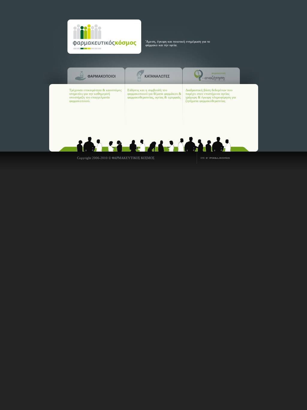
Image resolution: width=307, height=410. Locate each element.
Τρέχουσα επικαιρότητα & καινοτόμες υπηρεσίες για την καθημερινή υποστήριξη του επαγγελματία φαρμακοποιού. (95, 95)
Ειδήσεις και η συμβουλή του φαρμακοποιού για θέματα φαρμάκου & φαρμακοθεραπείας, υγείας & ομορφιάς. (154, 93)
